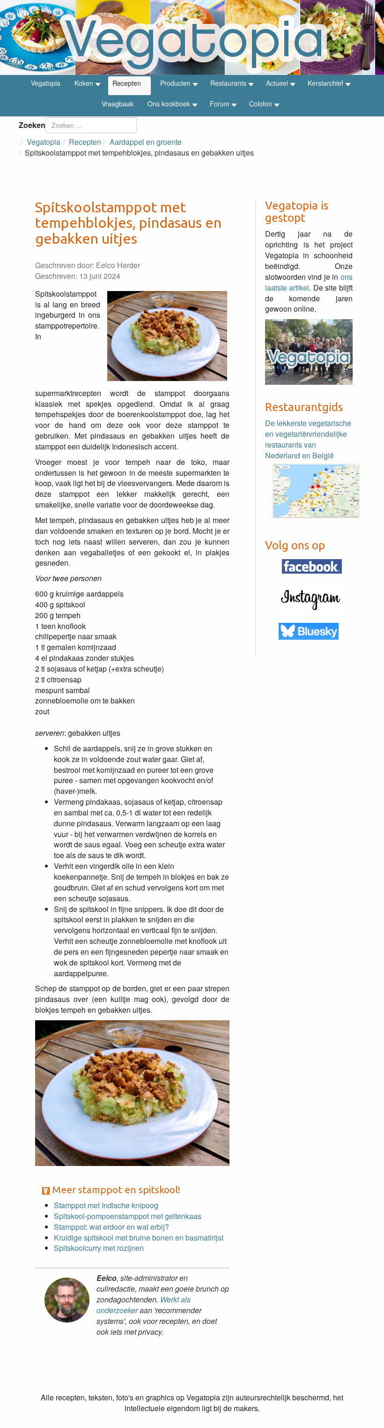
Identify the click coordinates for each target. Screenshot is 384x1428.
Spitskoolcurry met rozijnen (99, 1247)
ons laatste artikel (309, 282)
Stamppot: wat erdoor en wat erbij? (111, 1226)
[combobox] (91, 125)
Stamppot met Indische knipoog (106, 1205)
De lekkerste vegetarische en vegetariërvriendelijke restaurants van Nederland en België (308, 439)
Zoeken (32, 125)
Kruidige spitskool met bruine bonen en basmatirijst (138, 1237)
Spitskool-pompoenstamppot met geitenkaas (127, 1216)
